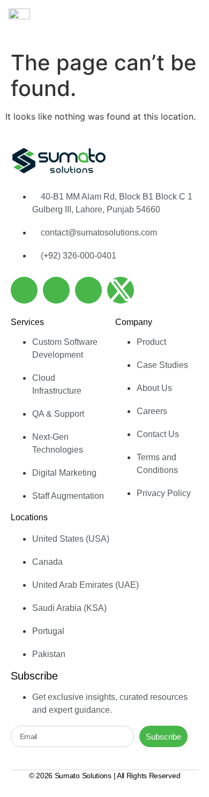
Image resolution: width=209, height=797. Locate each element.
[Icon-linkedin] (24, 290)
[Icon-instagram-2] (88, 290)
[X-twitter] (120, 290)
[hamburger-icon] (188, 23)
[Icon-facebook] (56, 290)
